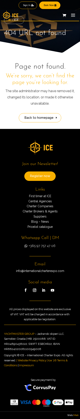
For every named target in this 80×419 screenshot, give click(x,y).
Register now (40, 176)
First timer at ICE (40, 196)
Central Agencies (40, 201)
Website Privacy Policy (32, 360)
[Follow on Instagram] (34, 290)
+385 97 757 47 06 (42, 246)
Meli (76, 415)
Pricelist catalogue (40, 226)
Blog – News (40, 221)
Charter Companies (40, 206)
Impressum (26, 365)
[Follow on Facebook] (25, 290)
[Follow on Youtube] (52, 290)
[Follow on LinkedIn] (43, 290)
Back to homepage (39, 118)
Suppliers (40, 216)
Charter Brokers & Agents (40, 211)
